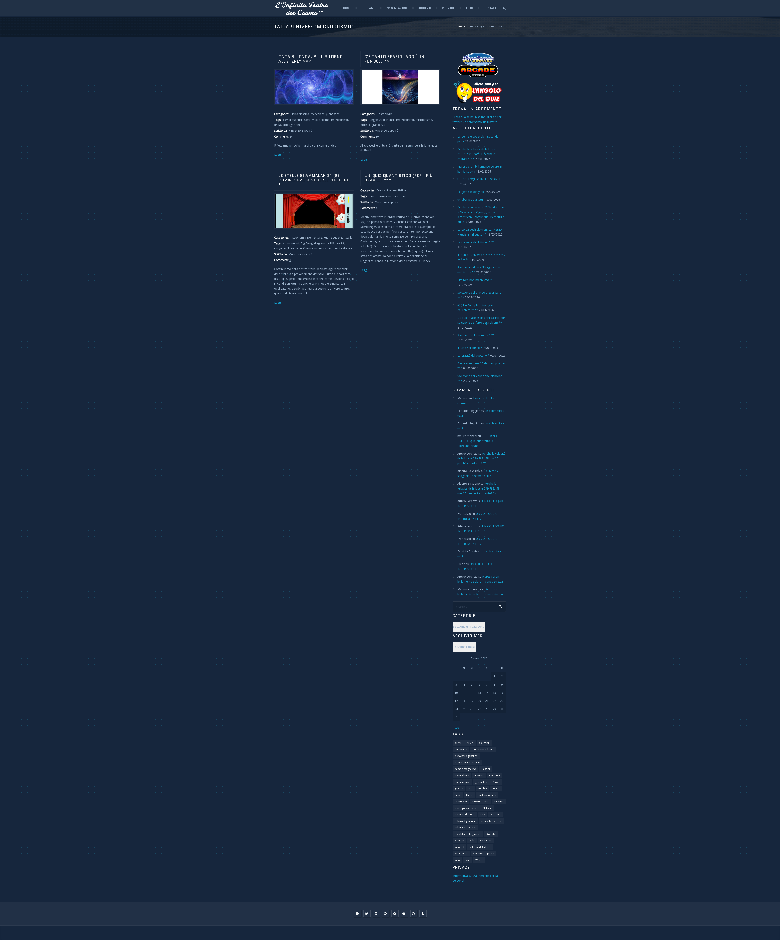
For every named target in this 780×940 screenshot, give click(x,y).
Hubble (482, 788)
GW (471, 788)
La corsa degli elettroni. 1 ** (476, 242)
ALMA (470, 743)
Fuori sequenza (334, 237)
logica (496, 788)
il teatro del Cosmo (300, 248)
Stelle (348, 237)
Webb (478, 860)
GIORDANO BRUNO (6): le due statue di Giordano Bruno (477, 441)
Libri (469, 8)
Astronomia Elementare (306, 237)
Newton (498, 801)
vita (468, 860)
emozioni (494, 775)
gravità (340, 243)
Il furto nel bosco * (469, 348)
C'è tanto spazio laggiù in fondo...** (395, 59)
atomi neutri (291, 243)
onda (277, 125)
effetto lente (462, 775)
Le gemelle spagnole (471, 192)
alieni (458, 743)
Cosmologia (385, 114)
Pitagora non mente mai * (474, 280)
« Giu (456, 728)
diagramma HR (324, 243)
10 (377, 136)
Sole (472, 840)
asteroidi (484, 743)
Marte (469, 795)
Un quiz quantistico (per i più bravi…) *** (399, 178)
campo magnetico (465, 769)
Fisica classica (300, 114)
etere (306, 120)
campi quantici (292, 120)
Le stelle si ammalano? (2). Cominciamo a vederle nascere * (313, 180)
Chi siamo (368, 8)
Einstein (479, 775)
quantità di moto (464, 814)
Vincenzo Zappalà (483, 853)
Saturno (459, 840)
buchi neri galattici (483, 749)
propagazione (292, 125)
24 (291, 136)
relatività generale (465, 821)
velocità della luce (480, 847)
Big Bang (307, 243)
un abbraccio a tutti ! (470, 199)
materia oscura (487, 795)
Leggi (277, 154)
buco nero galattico (466, 756)
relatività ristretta (491, 821)
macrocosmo (321, 120)
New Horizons (480, 801)
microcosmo (339, 120)
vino (457, 860)
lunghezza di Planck (382, 120)
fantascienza (462, 782)
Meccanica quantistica (325, 114)
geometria (481, 782)
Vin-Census (461, 853)
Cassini (486, 769)
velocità (459, 847)
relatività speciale (465, 827)
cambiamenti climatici (467, 762)
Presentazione (396, 8)
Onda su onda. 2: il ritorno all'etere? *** (310, 59)
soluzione (485, 840)
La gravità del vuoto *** (473, 355)
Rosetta (491, 834)
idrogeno (280, 248)
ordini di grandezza (372, 125)
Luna (457, 795)
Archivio (424, 8)
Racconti (495, 814)
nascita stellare (342, 248)
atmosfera (461, 749)
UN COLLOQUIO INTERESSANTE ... (480, 179)
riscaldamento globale (468, 834)
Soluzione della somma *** (475, 335)
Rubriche (448, 8)
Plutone (487, 808)
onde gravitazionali (466, 808)
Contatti (490, 8)
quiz (482, 814)
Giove (496, 782)
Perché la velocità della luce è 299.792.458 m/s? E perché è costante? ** (476, 154)
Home (347, 8)
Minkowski (461, 801)
